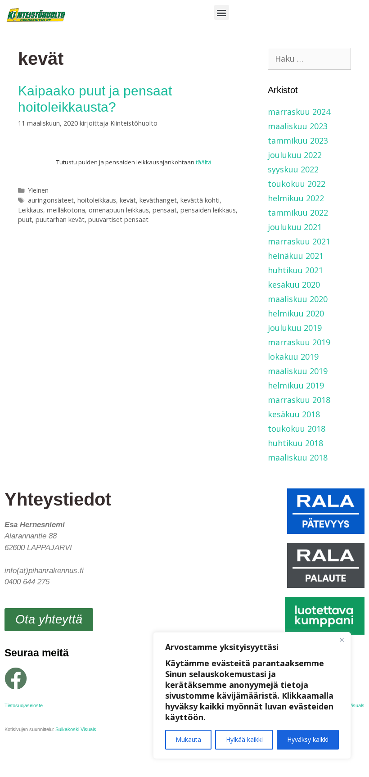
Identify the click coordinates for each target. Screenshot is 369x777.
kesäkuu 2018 (294, 414)
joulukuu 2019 (295, 327)
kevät (128, 200)
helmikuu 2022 (296, 198)
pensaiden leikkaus (208, 210)
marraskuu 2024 (299, 111)
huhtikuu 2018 (295, 443)
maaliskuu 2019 (298, 371)
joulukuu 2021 (295, 226)
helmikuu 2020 (296, 313)
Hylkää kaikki (244, 739)
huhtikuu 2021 (295, 270)
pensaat (165, 210)
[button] (221, 12)
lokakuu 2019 (293, 356)
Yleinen (38, 190)
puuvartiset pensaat (118, 219)
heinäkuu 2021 (296, 255)
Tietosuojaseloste (23, 705)
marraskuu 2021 (299, 241)
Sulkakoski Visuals (75, 729)
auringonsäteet (51, 200)
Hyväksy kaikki (307, 739)
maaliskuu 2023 (298, 126)
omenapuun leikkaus (119, 210)
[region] (252, 695)
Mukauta (188, 739)
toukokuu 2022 (296, 183)
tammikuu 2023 (298, 140)
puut (25, 219)
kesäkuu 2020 (294, 284)
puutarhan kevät (60, 219)
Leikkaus (30, 210)
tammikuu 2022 (298, 212)
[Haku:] (309, 58)
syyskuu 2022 (293, 169)
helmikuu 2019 (296, 385)
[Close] (341, 639)
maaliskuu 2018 (298, 457)
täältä (204, 162)
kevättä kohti (200, 200)
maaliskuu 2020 (298, 299)
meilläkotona (66, 210)
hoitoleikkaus (96, 200)
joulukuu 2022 (295, 154)
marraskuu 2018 (299, 399)
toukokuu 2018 (296, 428)
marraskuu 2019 (299, 342)
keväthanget (158, 200)
